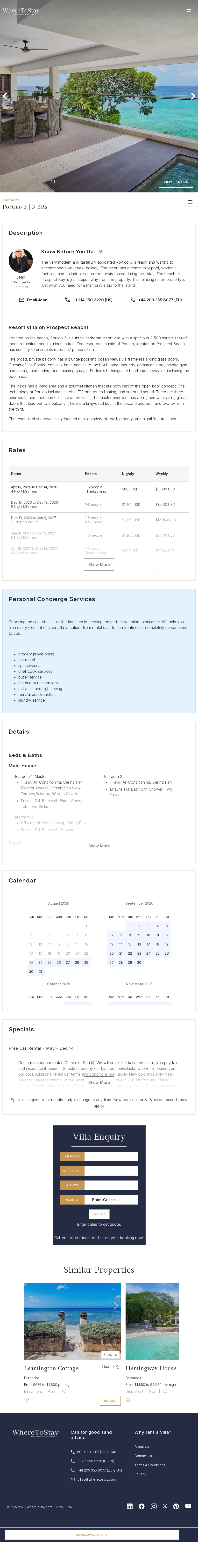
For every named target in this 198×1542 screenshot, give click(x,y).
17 (148, 944)
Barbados (11, 200)
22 (130, 953)
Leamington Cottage (51, 1368)
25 (49, 962)
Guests (72, 1199)
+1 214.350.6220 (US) (93, 300)
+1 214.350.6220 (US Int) (95, 1461)
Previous (5, 96)
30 (31, 972)
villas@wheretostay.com (97, 1479)
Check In (72, 1156)
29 (86, 962)
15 (130, 944)
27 (68, 962)
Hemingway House (151, 1368)
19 (167, 944)
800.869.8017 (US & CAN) (97, 1452)
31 (40, 972)
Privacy (140, 1474)
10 (148, 935)
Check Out (72, 1170)
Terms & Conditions (149, 1465)
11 (157, 935)
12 (166, 935)
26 (59, 962)
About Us (141, 1447)
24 (40, 962)
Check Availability (91, 1534)
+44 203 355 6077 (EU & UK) (99, 1470)
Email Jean (37, 300)
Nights (72, 1185)
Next (193, 96)
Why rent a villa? (152, 1432)
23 (139, 953)
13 (111, 944)
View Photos (176, 182)
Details (110, 1400)
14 (121, 944)
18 (157, 944)
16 (139, 944)
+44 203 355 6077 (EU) (160, 300)
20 (112, 953)
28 (77, 962)
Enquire (99, 1214)
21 (120, 953)
